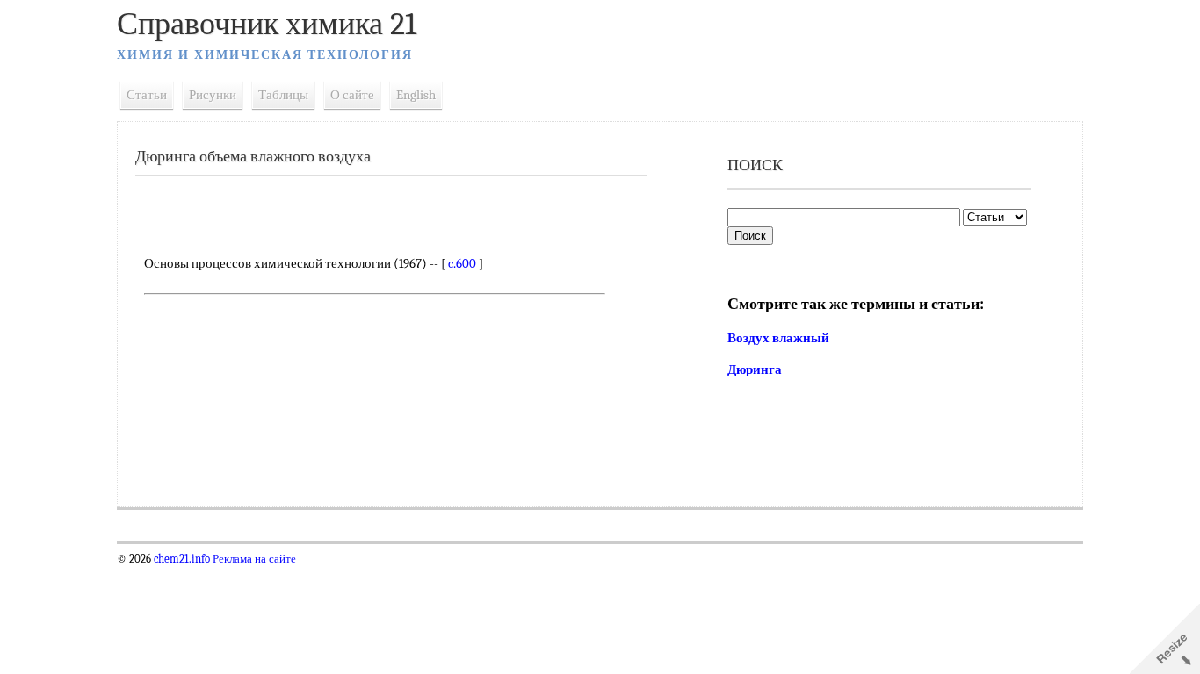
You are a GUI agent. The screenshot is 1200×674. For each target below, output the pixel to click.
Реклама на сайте (253, 559)
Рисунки (212, 95)
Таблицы (283, 95)
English (416, 95)
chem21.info (182, 559)
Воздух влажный (778, 338)
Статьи (147, 95)
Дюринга (754, 369)
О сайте (352, 95)
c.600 (462, 263)
